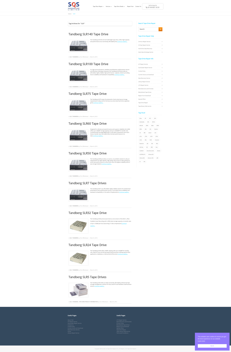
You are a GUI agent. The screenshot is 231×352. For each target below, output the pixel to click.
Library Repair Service (144, 81)
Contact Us (138, 6)
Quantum (157, 139)
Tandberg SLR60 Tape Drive (88, 123)
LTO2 (146, 136)
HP (140, 132)
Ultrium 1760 (150, 157)
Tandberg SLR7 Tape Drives (87, 183)
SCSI (152, 143)
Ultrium (158, 150)
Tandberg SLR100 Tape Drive (88, 64)
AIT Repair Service (143, 64)
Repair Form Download (144, 95)
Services (108, 6)
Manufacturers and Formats (145, 88)
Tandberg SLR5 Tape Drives (87, 277)
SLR (71, 57)
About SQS (70, 320)
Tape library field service (144, 106)
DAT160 (141, 125)
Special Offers (142, 99)
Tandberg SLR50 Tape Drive (88, 153)
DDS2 (147, 125)
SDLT (157, 143)
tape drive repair (150, 150)
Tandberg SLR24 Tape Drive (88, 245)
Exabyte (156, 129)
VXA (144, 161)
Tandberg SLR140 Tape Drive (88, 34)
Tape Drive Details (119, 6)
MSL (146, 139)
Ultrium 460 (142, 157)
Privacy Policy (120, 323)
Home (69, 331)
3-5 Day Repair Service (144, 45)
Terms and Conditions (122, 333)
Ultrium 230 (150, 154)
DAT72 (153, 121)
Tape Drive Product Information (88, 302)
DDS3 (152, 125)
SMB (152, 147)
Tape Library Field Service (123, 331)
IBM (144, 132)
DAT (148, 121)
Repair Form (130, 6)
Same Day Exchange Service (145, 52)
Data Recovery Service (144, 78)
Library (149, 132)
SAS (147, 143)
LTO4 (156, 136)
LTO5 (141, 139)
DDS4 (158, 125)
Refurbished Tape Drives (144, 92)
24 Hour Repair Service (144, 41)
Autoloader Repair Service (145, 67)
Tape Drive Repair (97, 6)
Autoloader (142, 121)
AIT (145, 118)
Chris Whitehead (84, 57)
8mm (141, 118)
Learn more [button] (201, 341)
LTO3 (151, 136)
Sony (157, 147)
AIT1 (150, 118)
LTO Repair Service (143, 85)
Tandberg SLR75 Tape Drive (88, 94)
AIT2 (155, 118)
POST (151, 139)
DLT (150, 129)
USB (157, 157)
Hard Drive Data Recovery (145, 48)
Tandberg (75, 57)
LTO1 (141, 136)
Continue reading (122, 41)
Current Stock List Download (146, 74)
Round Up (142, 143)
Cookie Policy (141, 71)
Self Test (141, 147)
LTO (155, 132)
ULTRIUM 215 (142, 154)
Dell (146, 129)
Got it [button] (212, 346)
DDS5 (141, 129)
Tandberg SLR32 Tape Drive (88, 213)
